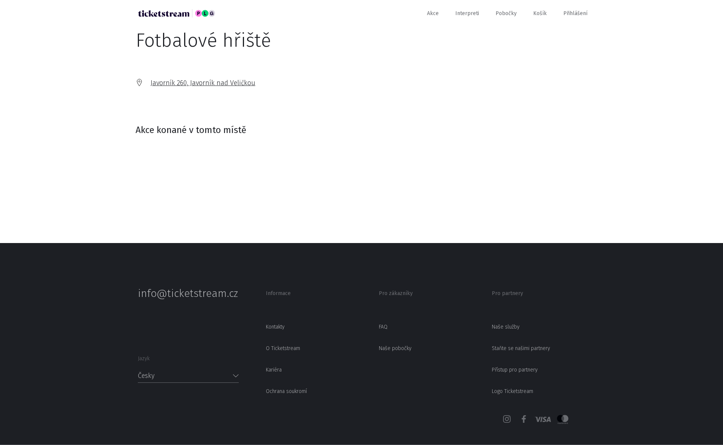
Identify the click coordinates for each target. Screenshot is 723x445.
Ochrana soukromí (286, 391)
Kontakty (275, 327)
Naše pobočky (395, 348)
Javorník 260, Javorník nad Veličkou (203, 83)
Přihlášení (575, 13)
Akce (433, 13)
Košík (540, 13)
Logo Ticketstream (512, 391)
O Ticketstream (283, 348)
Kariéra (274, 370)
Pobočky (506, 13)
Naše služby (506, 327)
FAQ (383, 327)
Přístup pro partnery (515, 370)
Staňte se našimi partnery (521, 348)
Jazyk (143, 358)
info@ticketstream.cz (188, 293)
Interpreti (467, 13)
